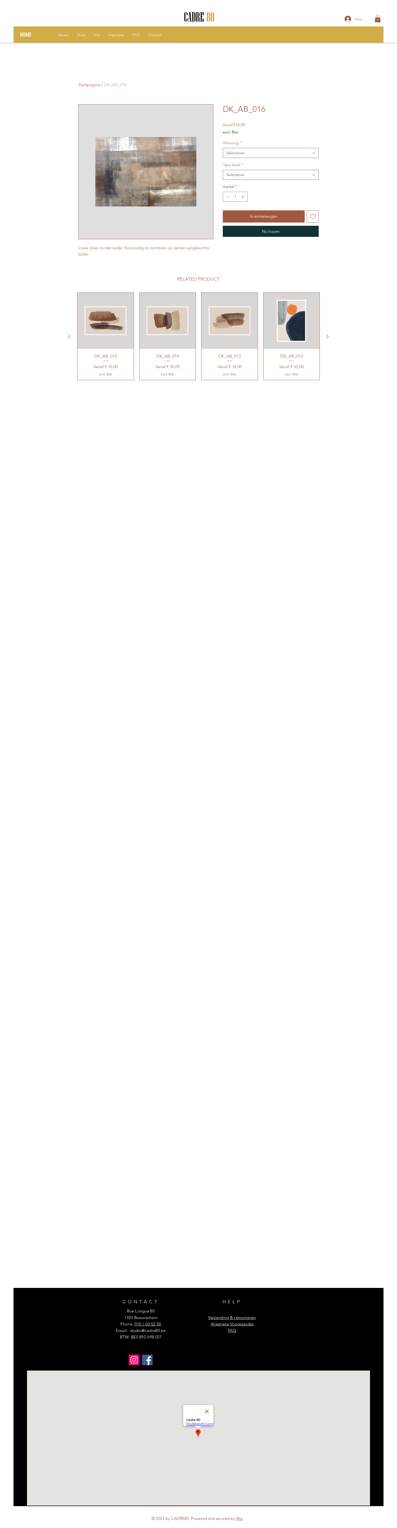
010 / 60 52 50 (147, 1324)
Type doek (233, 164)
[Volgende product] (327, 336)
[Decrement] (227, 196)
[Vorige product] (69, 336)
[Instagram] (134, 1360)
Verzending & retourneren (232, 1317)
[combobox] (271, 153)
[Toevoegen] (313, 216)
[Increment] (243, 196)
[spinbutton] (235, 196)
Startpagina (89, 84)
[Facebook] (147, 1360)
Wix (239, 1518)
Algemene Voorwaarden (232, 1324)
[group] (198, 336)
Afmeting (232, 142)
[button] (378, 18)
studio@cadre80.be (148, 1330)
